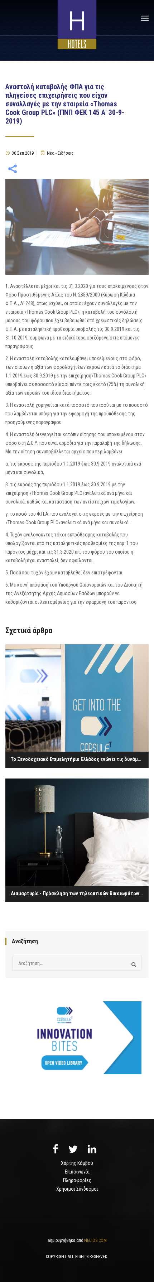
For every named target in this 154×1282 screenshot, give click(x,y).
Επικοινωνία (77, 1172)
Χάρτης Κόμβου (77, 1163)
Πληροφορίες (77, 1180)
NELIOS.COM (95, 1240)
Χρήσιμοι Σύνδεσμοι (77, 1189)
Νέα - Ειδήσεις (60, 153)
